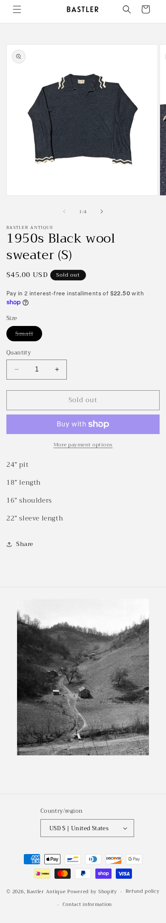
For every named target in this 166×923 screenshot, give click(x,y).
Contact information (87, 904)
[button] (17, 9)
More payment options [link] (83, 445)
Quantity (18, 353)
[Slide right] (101, 211)
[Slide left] (64, 211)
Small (28, 334)
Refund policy (143, 891)
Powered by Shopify (92, 892)
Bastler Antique (46, 892)
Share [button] (24, 544)
